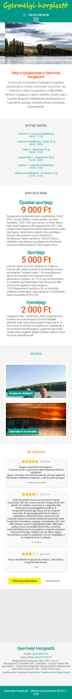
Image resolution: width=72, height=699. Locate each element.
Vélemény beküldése (24, 581)
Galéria (36, 353)
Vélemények (52, 581)
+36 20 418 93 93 (38, 15)
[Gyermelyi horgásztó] (36, 8)
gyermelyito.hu (40, 653)
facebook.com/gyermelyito (56, 672)
